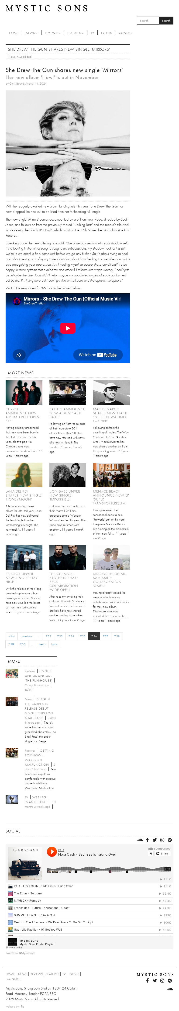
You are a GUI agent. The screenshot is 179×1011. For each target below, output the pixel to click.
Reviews (51, 33)
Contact (126, 33)
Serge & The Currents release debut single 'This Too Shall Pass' (39, 708)
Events (106, 33)
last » (54, 644)
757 (105, 636)
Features (74, 33)
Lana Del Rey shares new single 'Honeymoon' (24, 495)
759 (11, 644)
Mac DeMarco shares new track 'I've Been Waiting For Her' (110, 415)
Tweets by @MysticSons (20, 953)
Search (166, 20)
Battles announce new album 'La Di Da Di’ (67, 413)
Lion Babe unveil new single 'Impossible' (64, 495)
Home (13, 33)
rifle (22, 1006)
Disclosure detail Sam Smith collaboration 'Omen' (109, 580)
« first (12, 636)
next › (42, 644)
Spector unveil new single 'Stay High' (22, 578)
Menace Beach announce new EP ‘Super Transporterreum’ (111, 497)
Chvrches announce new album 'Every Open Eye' (23, 415)
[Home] (46, 8)
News (30, 33)
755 (83, 636)
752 (48, 636)
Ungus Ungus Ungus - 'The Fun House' (38, 675)
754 (71, 636)
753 (60, 636)
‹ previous (26, 636)
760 (22, 644)
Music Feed (24, 56)
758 (117, 636)
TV (92, 33)
